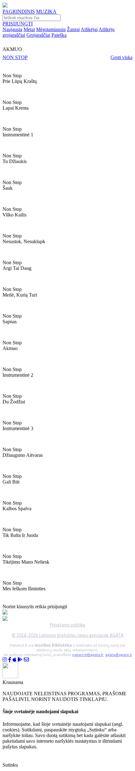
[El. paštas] (26, 659)
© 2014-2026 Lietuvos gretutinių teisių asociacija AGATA (67, 635)
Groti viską (121, 57)
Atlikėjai (89, 29)
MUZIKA (46, 11)
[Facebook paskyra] (9, 659)
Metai (29, 29)
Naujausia (12, 29)
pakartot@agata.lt (87, 654)
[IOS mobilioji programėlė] (14, 659)
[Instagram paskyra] (5, 659)
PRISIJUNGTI (18, 23)
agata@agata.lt (118, 654)
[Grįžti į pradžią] (5, 5)
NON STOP (15, 57)
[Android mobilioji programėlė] (20, 659)
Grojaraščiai (38, 35)
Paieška (59, 35)
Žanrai (73, 29)
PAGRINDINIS (19, 11)
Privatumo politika (67, 625)
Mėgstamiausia (51, 29)
